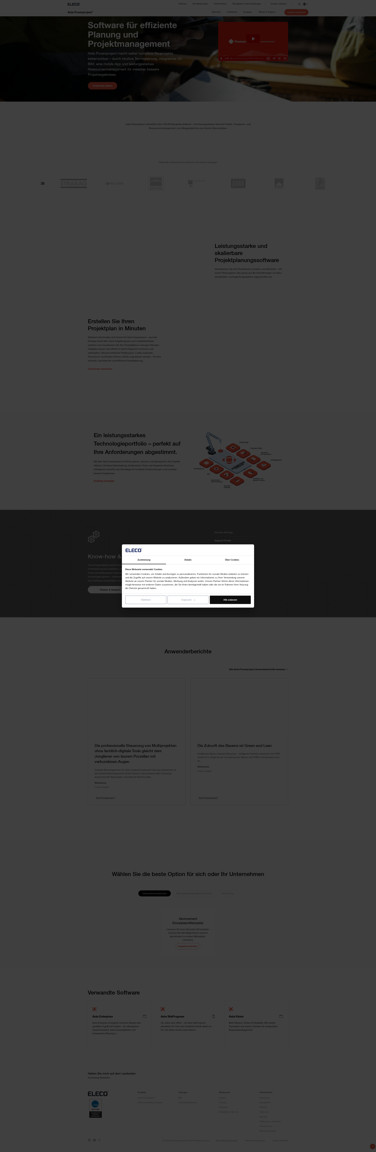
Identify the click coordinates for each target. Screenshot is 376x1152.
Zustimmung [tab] (144, 560)
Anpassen (186, 599)
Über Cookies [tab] (232, 560)
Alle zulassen (230, 599)
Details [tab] (188, 560)
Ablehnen (146, 599)
